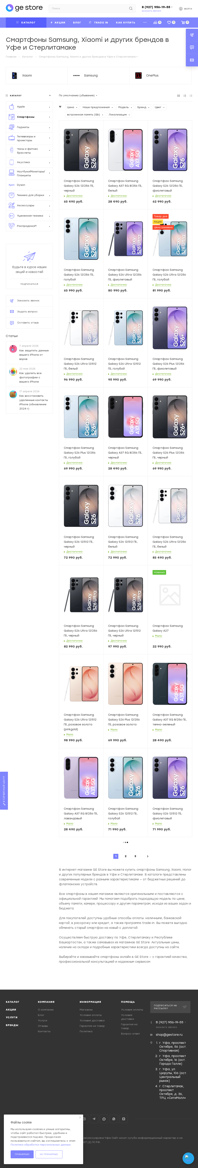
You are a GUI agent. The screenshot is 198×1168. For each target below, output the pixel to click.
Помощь (128, 1001)
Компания (46, 1001)
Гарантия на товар (92, 1025)
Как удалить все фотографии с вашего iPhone (30, 377)
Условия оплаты (91, 1015)
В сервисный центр (4, 789)
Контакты (44, 1031)
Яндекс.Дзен (123, 1119)
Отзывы (43, 1025)
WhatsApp (114, 1119)
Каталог (13, 1001)
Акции (11, 1009)
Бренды (12, 1025)
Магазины (86, 1009)
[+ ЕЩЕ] (145, 22)
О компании (46, 1009)
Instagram (84, 1119)
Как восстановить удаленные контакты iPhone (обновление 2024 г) (33, 402)
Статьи (12, 336)
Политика (86, 1031)
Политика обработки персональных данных (41, 1144)
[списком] (184, 95)
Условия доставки (92, 1020)
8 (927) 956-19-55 (156, 7)
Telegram (94, 1119)
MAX (104, 1119)
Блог (41, 1015)
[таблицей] (191, 95)
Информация (90, 1001)
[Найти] (131, 8)
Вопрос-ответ (130, 1033)
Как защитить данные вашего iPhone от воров (34, 354)
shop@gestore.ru (169, 1034)
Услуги (12, 1017)
